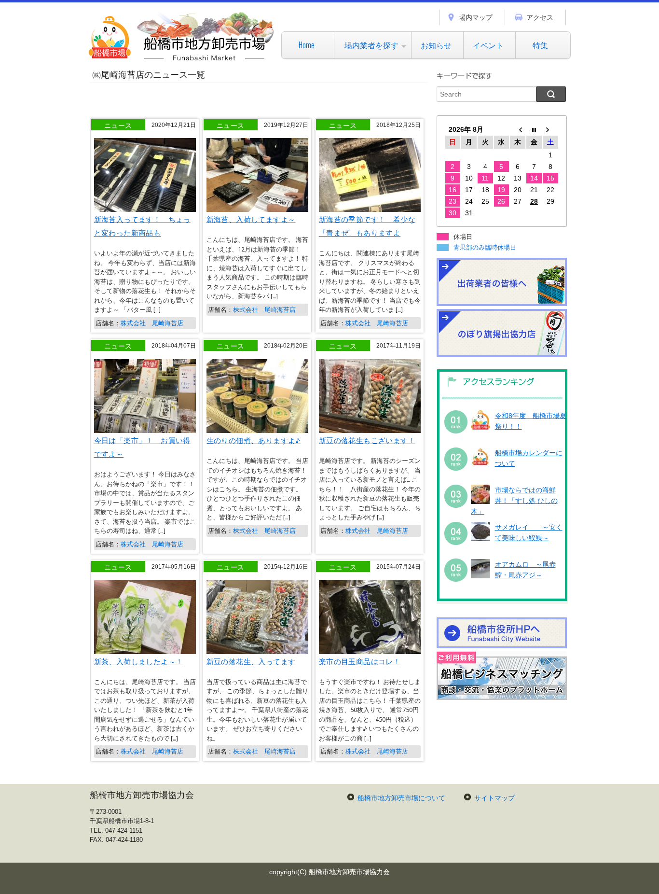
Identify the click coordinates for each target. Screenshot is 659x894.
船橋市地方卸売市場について (401, 798)
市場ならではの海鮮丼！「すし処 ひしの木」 (514, 501)
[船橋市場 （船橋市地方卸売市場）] (181, 60)
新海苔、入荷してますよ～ (251, 218)
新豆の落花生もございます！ (367, 439)
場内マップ (476, 17)
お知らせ (436, 45)
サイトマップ (494, 798)
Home (307, 45)
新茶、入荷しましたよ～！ (138, 661)
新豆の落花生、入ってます (251, 661)
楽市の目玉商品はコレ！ (359, 661)
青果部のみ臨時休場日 (484, 247)
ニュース (118, 125)
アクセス (539, 17)
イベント (488, 45)
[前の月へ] (517, 129)
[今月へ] (534, 129)
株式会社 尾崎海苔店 (152, 323)
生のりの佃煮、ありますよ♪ (253, 439)
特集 (540, 45)
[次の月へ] (550, 129)
